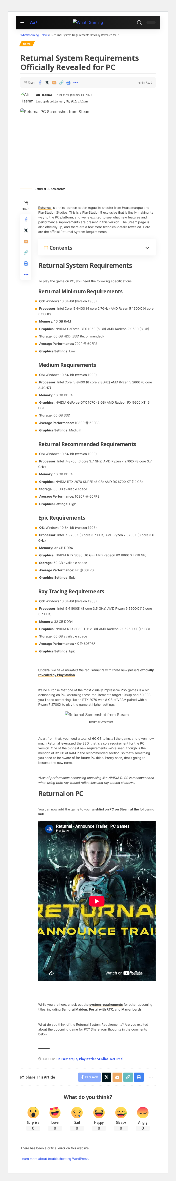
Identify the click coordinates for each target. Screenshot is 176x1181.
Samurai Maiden (74, 1009)
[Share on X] (47, 82)
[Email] (54, 82)
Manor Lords (131, 1009)
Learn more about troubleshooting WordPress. (54, 1159)
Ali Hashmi (44, 95)
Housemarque (66, 1059)
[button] (24, 22)
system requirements (106, 1004)
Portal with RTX (101, 1009)
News (27, 43)
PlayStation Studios (93, 1059)
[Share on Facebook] (40, 82)
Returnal (45, 208)
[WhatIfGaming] (88, 22)
